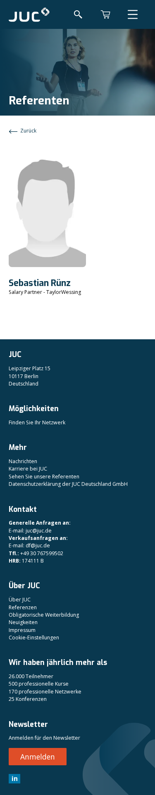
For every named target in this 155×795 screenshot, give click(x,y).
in (15, 778)
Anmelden (37, 757)
